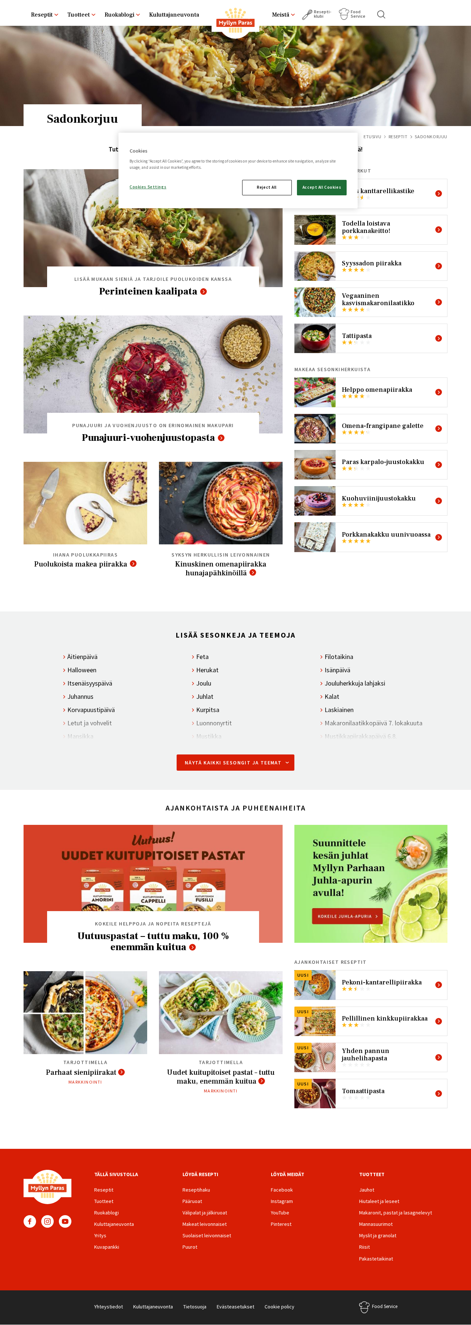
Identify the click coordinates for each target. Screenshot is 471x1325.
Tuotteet (78, 14)
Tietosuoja (194, 1306)
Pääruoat (192, 1201)
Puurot (190, 1247)
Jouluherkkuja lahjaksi (355, 683)
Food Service (358, 14)
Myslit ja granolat (377, 1235)
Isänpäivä (337, 670)
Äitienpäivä (82, 656)
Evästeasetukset (235, 1306)
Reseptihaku (196, 1189)
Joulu (203, 683)
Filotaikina (339, 656)
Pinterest (281, 1224)
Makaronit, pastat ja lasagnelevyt (395, 1212)
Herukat (207, 670)
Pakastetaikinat (376, 1258)
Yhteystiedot (108, 1306)
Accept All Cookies (321, 187)
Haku (381, 14)
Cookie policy (279, 1306)
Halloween (81, 670)
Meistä (280, 14)
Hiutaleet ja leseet (379, 1201)
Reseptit (42, 14)
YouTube (65, 1221)
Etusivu (372, 136)
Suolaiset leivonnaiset (207, 1235)
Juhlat (204, 696)
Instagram (47, 1221)
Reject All (267, 187)
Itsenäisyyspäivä (89, 683)
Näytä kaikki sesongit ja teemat (233, 762)
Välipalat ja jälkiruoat (205, 1212)
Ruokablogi (119, 14)
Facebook (30, 1221)
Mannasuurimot (376, 1224)
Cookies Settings (148, 186)
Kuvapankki (106, 1247)
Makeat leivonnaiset (205, 1224)
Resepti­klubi (322, 14)
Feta (202, 656)
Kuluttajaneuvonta (174, 14)
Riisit (364, 1247)
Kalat (332, 696)
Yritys (100, 1235)
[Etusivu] (235, 22)
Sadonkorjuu (82, 118)
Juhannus (80, 696)
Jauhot (366, 1189)
